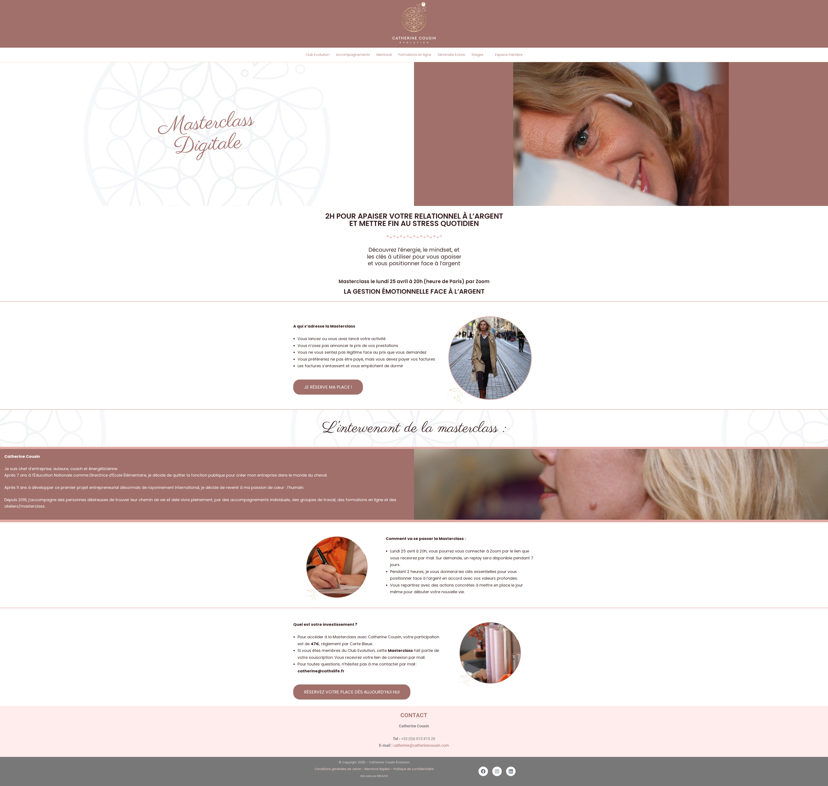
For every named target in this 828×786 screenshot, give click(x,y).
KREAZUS (382, 776)
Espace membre (509, 54)
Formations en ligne (414, 54)
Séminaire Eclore (451, 54)
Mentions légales (377, 769)
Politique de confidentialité (414, 769)
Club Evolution (317, 54)
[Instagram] (497, 771)
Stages (477, 54)
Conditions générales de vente (338, 769)
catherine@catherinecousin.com (421, 745)
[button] (480, 55)
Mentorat (384, 54)
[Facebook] (483, 771)
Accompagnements (353, 54)
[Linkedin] (511, 771)
